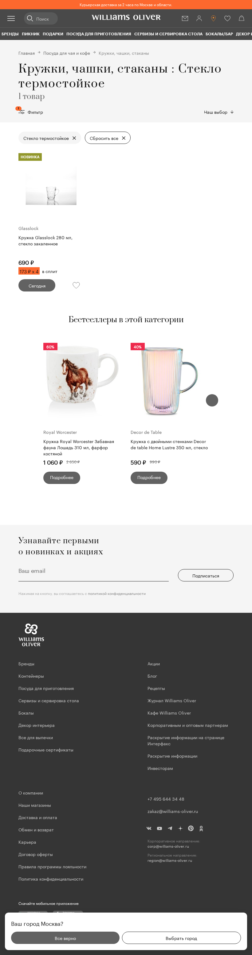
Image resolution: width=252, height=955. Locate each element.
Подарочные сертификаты (45, 749)
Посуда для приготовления (98, 33)
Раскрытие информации (172, 755)
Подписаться (205, 575)
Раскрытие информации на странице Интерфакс (186, 740)
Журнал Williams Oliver (172, 700)
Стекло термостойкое (46, 137)
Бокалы (26, 712)
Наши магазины (34, 804)
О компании (30, 792)
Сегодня (37, 285)
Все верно (65, 937)
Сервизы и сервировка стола (168, 33)
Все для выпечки (35, 737)
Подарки (53, 33)
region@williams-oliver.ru (170, 860)
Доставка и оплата (37, 817)
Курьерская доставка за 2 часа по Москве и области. (126, 4)
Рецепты (156, 687)
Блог (152, 675)
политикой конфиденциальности (117, 593)
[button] (212, 400)
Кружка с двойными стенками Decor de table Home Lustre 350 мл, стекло (169, 444)
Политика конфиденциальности (50, 878)
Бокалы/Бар (219, 33)
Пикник (31, 33)
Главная (26, 52)
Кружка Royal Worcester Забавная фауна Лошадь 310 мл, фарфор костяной (78, 447)
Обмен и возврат (36, 829)
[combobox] (219, 112)
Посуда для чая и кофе (66, 52)
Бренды (10, 33)
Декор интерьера (36, 724)
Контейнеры (31, 675)
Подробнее (61, 477)
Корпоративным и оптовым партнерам (188, 724)
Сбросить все (104, 137)
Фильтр (30, 112)
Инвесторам (161, 767)
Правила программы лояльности (52, 866)
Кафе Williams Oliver (169, 712)
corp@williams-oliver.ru (168, 846)
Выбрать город (181, 937)
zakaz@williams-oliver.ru (173, 810)
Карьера (27, 841)
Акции (154, 663)
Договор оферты (35, 853)
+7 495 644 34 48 (166, 798)
